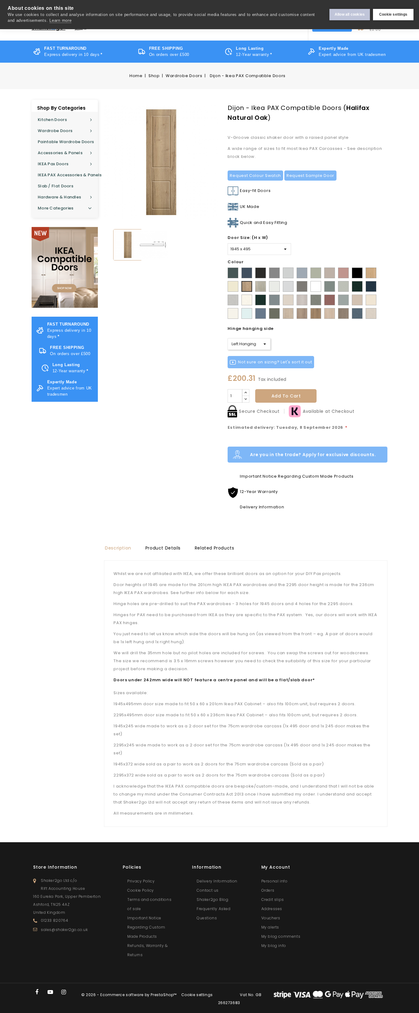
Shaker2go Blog (212, 899)
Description (118, 548)
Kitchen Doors (52, 120)
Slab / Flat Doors (55, 186)
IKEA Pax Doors (53, 164)
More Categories (56, 208)
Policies (132, 867)
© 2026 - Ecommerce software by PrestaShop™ (129, 994)
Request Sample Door (310, 175)
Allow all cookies (350, 14)
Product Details (163, 548)
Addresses (271, 908)
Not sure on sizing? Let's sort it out (275, 362)
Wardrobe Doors (55, 131)
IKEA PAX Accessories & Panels (68, 175)
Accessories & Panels (60, 153)
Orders (268, 890)
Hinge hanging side (251, 328)
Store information (55, 867)
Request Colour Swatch (255, 175)
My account (275, 867)
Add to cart (286, 396)
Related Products (214, 548)
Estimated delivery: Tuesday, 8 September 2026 (287, 427)
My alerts (270, 927)
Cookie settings (393, 14)
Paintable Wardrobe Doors (66, 142)
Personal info (274, 881)
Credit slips (272, 899)
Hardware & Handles (59, 197)
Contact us (208, 890)
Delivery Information (217, 881)
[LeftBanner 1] (65, 267)
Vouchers (270, 918)
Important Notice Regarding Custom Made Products (146, 927)
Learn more (60, 20)
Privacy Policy (141, 881)
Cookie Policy (140, 890)
